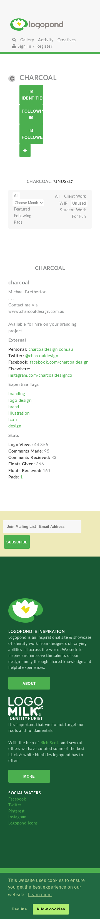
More (29, 776)
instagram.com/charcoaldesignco (40, 375)
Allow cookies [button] (50, 909)
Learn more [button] (40, 894)
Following (22, 216)
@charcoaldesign (41, 356)
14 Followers (32, 134)
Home (50, 24)
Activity (46, 40)
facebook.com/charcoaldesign (59, 362)
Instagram (17, 817)
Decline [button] (19, 909)
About (29, 683)
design (14, 426)
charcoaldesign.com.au (51, 349)
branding (16, 394)
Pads (18, 222)
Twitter (14, 805)
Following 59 (32, 114)
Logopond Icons (23, 823)
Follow (25, 150)
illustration (19, 413)
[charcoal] (11, 78)
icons (13, 420)
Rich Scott (51, 743)
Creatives (67, 40)
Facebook (17, 799)
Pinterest (16, 811)
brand (13, 407)
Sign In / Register (34, 46)
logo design (19, 400)
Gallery (27, 40)
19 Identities (32, 95)
